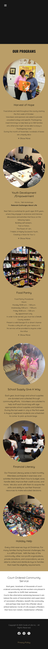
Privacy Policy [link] (24, 642)
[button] (8, 5)
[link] (19, 633)
